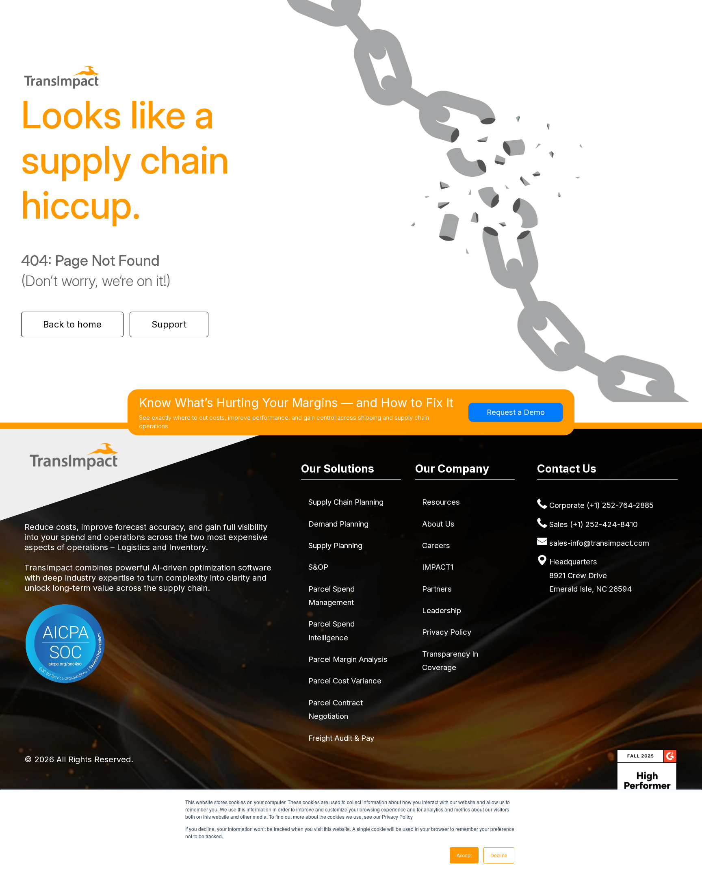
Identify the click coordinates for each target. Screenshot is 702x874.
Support (169, 324)
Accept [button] (464, 855)
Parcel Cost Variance (344, 680)
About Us (438, 523)
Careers (436, 545)
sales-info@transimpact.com (599, 542)
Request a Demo (516, 412)
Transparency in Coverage (450, 660)
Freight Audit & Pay (341, 737)
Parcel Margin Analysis (348, 659)
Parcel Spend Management (331, 595)
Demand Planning (338, 523)
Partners (437, 588)
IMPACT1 (437, 566)
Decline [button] (498, 855)
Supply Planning (335, 545)
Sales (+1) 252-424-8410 (593, 524)
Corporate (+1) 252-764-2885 (601, 505)
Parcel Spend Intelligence (331, 630)
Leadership (441, 610)
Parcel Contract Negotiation (335, 709)
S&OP (318, 566)
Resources (441, 501)
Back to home (72, 324)
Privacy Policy (446, 631)
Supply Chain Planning (346, 501)
